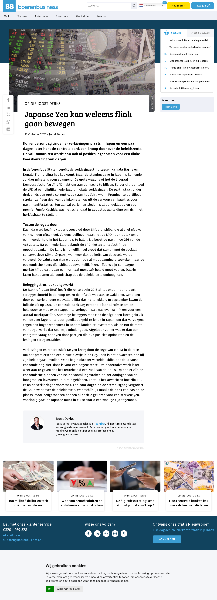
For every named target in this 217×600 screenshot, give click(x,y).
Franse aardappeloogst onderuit (183, 74)
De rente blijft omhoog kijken (181, 88)
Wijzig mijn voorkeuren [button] (68, 588)
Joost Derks (65, 419)
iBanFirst (100, 423)
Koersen (101, 16)
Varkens (22, 16)
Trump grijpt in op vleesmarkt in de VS (186, 67)
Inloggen (201, 5)
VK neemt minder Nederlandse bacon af (187, 47)
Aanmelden (167, 539)
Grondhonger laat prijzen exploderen (186, 61)
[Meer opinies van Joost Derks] (37, 422)
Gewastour (62, 16)
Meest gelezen (200, 32)
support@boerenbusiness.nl (23, 540)
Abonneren (178, 5)
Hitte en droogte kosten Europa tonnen (187, 81)
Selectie (176, 32)
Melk (7, 16)
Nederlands (149, 5)
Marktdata (82, 16)
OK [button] (49, 588)
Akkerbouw (41, 16)
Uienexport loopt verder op (181, 54)
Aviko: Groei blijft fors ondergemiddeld (186, 40)
